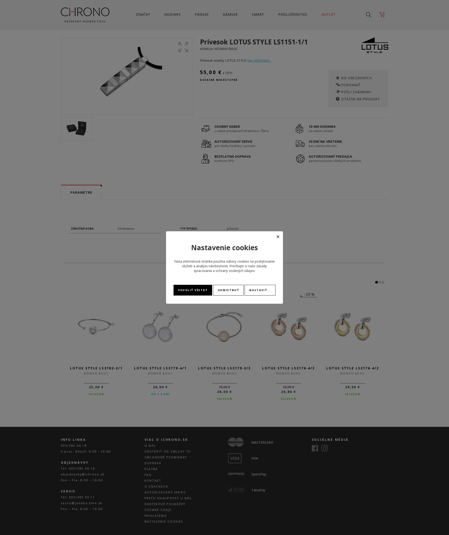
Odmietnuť (228, 290)
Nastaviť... (260, 290)
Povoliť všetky (192, 290)
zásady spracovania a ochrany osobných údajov (230, 268)
